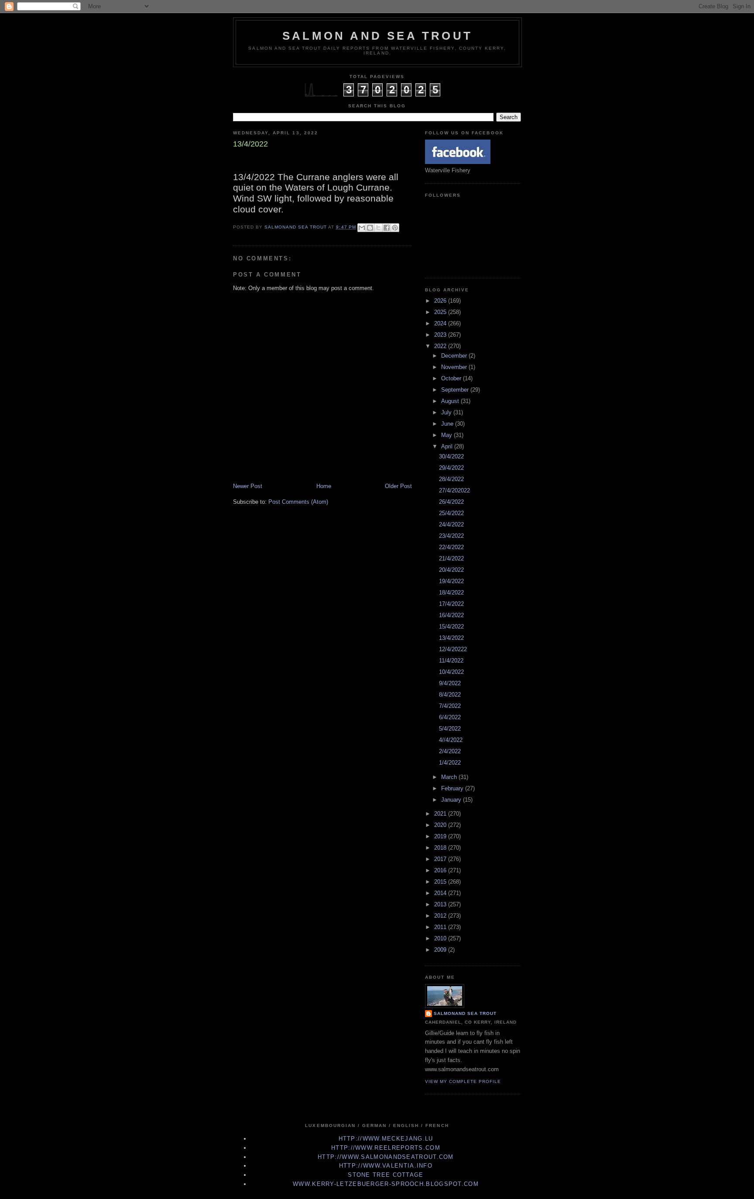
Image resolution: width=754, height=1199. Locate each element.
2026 (441, 300)
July (447, 412)
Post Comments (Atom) (298, 502)
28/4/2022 (451, 479)
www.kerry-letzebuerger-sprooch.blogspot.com (386, 1184)
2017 (441, 859)
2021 (441, 813)
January (452, 799)
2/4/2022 (450, 751)
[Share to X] (378, 227)
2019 (441, 836)
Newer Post (247, 486)
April (447, 446)
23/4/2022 (451, 536)
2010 (441, 938)
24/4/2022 (451, 524)
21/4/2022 (451, 558)
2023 (441, 334)
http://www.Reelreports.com (385, 1147)
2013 (441, 904)
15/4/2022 (451, 626)
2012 (441, 915)
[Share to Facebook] (386, 227)
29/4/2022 (451, 468)
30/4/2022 (451, 456)
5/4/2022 (450, 728)
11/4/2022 (451, 660)
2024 (441, 323)
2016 (441, 870)
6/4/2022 (450, 717)
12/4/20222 (453, 649)
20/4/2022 (451, 570)
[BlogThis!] (370, 227)
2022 (441, 346)
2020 (441, 825)
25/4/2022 (451, 513)
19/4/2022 (451, 581)
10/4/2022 (451, 672)
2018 (441, 847)
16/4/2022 (451, 615)
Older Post (398, 486)
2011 (441, 927)
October (452, 378)
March (450, 777)
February (453, 788)
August (451, 401)
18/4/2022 (451, 592)
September (455, 389)
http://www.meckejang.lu (386, 1138)
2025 (441, 312)
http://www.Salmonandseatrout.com (386, 1157)
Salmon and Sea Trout (377, 35)
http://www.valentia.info (385, 1165)
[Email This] (361, 227)
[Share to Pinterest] (395, 227)
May (447, 435)
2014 (441, 893)
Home (323, 486)
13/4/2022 (451, 638)
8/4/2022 (450, 694)
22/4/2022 (451, 547)
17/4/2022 (451, 604)
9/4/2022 (450, 683)
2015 (441, 881)
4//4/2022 (451, 740)
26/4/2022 (451, 502)
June (448, 423)
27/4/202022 (454, 490)
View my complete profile (463, 1081)
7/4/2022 (450, 706)
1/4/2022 (450, 762)
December (455, 355)
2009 (441, 949)
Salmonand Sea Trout (465, 1013)
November (455, 367)
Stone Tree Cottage (385, 1175)
